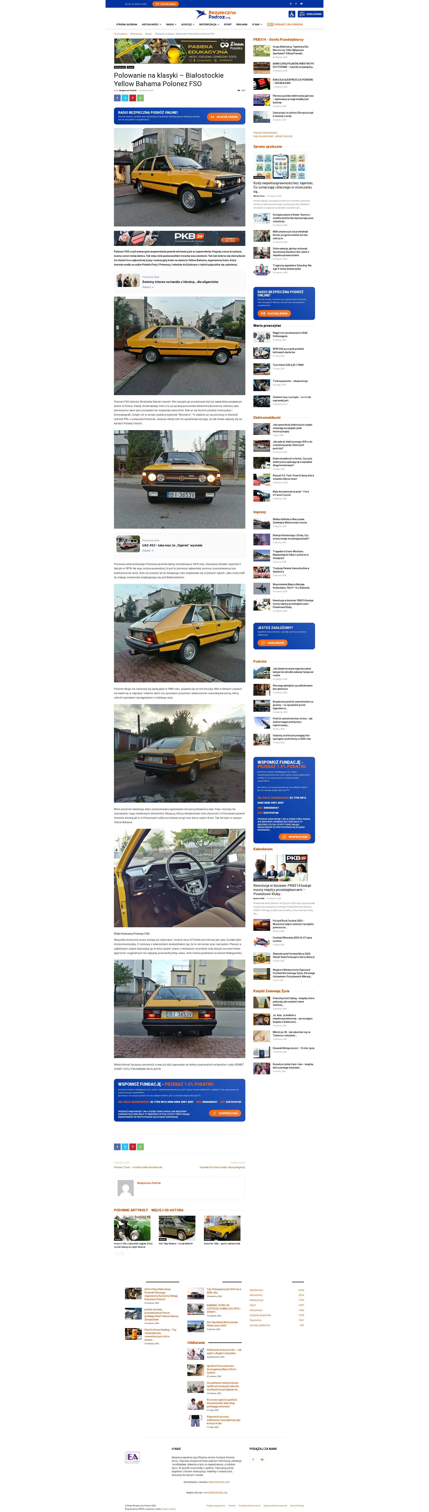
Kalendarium (263, 849)
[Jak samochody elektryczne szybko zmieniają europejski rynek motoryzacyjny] (261, 429)
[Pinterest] (132, 98)
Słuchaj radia (227, 116)
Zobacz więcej (169, 1508)
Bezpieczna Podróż (127, 90)
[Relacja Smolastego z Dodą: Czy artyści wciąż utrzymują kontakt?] (261, 539)
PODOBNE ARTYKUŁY (131, 1210)
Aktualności (150, 24)
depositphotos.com (219, 1482)
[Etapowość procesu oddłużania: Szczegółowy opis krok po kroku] (195, 1421)
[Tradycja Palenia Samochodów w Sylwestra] (261, 572)
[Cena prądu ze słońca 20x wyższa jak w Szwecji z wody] (261, 117)
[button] (290, 3)
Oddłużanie (275, 643)
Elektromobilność (267, 418)
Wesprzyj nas (228, 1113)
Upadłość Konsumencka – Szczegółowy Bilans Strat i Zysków (221, 1369)
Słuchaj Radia (168, 4)
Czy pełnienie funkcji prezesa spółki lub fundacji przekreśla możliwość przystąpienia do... (223, 1386)
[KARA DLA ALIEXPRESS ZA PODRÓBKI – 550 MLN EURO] (261, 84)
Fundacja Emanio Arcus (250, 1505)
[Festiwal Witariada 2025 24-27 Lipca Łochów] (261, 942)
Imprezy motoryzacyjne (265, 132)
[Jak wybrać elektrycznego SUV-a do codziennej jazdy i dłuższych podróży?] (261, 446)
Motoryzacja (136, 33)
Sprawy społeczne (267, 147)
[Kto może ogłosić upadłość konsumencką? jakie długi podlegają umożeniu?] (195, 1404)
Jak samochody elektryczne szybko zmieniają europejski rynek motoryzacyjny (292, 428)
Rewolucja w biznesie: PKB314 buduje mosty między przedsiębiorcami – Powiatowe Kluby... (293, 604)
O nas (256, 24)
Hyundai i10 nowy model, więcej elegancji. (222, 1167)
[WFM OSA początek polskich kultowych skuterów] (261, 353)
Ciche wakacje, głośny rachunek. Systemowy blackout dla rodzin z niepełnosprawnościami (291, 252)
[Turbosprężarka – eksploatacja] (261, 385)
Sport (228, 24)
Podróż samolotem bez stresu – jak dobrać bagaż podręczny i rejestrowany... (292, 722)
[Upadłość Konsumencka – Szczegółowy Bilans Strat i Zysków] (195, 1370)
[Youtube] (301, 3)
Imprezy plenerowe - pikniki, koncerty (272, 136)
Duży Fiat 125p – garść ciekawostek (222, 1243)
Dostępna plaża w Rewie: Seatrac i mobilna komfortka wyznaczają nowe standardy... (293, 218)
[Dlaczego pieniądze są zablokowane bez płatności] (261, 690)
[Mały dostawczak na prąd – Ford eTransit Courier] (261, 496)
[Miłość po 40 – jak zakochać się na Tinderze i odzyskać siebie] (261, 1036)
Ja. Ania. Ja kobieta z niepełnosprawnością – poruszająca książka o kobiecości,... (293, 1018)
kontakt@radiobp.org (215, 1492)
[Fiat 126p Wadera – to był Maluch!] (179, 1228)
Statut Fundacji (297, 1505)
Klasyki (148, 33)
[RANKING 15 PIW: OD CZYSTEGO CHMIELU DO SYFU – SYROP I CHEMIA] (195, 1309)
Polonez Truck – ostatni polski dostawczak (138, 1167)
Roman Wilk (258, 898)
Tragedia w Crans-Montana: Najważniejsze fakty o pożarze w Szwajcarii (291, 554)
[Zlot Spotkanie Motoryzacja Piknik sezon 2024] (195, 1326)
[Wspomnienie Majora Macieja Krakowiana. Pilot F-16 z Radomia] (261, 588)
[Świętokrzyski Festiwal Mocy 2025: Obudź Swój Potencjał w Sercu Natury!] (261, 958)
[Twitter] (125, 98)
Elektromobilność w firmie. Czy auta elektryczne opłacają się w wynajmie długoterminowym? (292, 462)
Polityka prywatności (215, 1505)
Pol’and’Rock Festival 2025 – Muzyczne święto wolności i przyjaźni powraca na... (293, 924)
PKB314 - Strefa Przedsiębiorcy (278, 40)
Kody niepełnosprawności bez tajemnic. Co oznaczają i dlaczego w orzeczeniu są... (283, 187)
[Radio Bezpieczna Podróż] (216, 14)
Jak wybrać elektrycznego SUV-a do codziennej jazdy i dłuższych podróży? (292, 445)
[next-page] (121, 1254)
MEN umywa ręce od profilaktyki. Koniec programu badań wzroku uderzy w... (291, 235)
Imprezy (259, 512)
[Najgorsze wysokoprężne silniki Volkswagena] (261, 337)
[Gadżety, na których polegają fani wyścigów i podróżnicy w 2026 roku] (261, 740)
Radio (170, 24)
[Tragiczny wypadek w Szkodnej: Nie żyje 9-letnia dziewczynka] (261, 270)
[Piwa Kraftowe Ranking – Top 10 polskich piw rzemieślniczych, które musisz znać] (133, 1334)
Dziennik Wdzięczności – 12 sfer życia (293, 1048)
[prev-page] (116, 1254)
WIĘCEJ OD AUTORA (167, 1210)
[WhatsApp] (140, 98)
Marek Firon (259, 196)
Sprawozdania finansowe (275, 1505)
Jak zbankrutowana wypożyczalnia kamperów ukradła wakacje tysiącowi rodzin (293, 672)
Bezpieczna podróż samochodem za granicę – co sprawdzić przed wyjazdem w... (293, 705)
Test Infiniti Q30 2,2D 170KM (288, 365)
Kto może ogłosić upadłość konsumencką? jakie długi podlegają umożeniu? (222, 1403)
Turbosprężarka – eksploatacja (290, 381)
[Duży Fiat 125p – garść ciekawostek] (224, 1228)
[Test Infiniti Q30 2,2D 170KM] (261, 369)
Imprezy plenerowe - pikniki (265, 880)
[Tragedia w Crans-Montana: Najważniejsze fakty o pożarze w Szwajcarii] (261, 555)
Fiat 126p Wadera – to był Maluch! (176, 1243)
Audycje (186, 24)
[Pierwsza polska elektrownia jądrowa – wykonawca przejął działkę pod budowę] (261, 100)
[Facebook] (295, 3)
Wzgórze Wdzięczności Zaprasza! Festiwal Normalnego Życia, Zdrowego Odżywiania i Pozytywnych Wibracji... (294, 973)
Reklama (242, 24)
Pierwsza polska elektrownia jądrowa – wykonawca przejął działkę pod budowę (293, 99)
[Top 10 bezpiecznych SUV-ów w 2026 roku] (195, 1293)
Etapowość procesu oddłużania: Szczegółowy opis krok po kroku (223, 1420)
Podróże (260, 661)
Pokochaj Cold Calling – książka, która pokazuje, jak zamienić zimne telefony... (293, 1001)
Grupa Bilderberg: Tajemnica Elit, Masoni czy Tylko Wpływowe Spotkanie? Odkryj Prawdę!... (291, 50)
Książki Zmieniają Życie (271, 991)
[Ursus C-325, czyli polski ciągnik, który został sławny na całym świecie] (134, 1228)
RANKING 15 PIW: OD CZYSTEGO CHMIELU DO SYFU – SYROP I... (224, 1308)
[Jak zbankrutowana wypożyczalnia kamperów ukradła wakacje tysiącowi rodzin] (261, 673)
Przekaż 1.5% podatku (289, 24)
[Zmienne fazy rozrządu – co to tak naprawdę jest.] (261, 401)
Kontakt (232, 1505)
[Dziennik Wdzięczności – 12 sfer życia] (261, 1052)
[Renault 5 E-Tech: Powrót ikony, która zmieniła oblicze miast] (261, 480)
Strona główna (126, 24)
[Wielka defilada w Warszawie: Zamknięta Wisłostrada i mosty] (261, 523)
